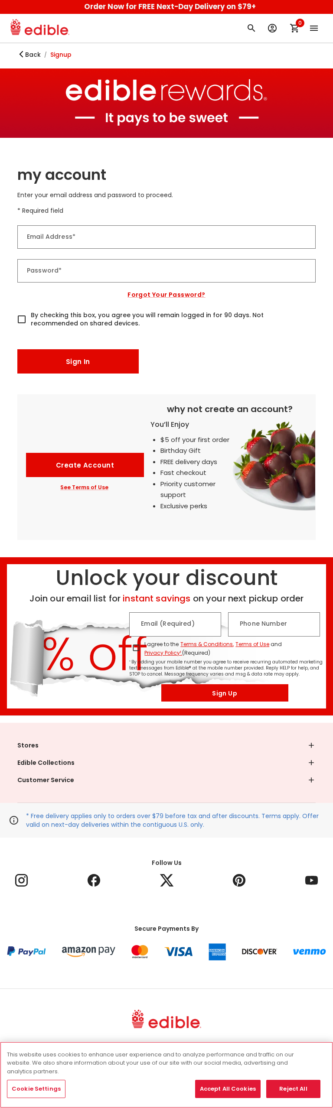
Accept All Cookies (228, 1089)
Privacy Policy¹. (163, 652)
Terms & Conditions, (207, 644)
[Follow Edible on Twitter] (167, 880)
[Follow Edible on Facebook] (94, 880)
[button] (166, 745)
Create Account (85, 465)
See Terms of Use (84, 487)
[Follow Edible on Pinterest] (239, 880)
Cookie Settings (36, 1089)
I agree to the (161, 644)
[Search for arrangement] (251, 28)
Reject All (293, 1089)
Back (33, 54)
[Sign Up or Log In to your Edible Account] (272, 28)
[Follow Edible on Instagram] (21, 880)
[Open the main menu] (314, 28)
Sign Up (224, 693)
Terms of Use (252, 644)
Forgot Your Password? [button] (166, 294)
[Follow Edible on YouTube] (311, 880)
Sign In (78, 361)
